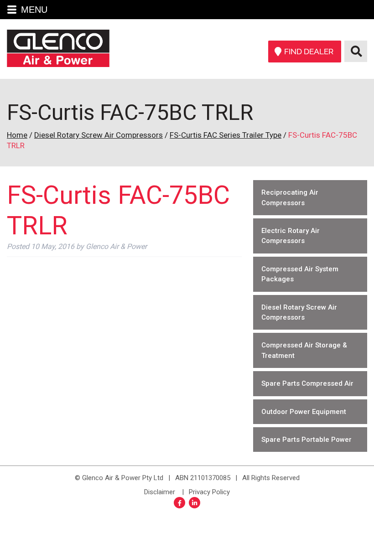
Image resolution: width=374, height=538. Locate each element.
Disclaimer (159, 492)
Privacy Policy (209, 492)
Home (17, 135)
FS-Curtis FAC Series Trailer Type (225, 135)
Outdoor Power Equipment (303, 412)
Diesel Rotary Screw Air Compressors (98, 135)
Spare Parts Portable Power (306, 439)
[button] (187, 9)
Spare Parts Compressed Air (307, 383)
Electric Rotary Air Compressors (290, 236)
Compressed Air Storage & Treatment (304, 350)
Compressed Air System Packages (299, 274)
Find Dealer (308, 51)
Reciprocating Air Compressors (289, 197)
